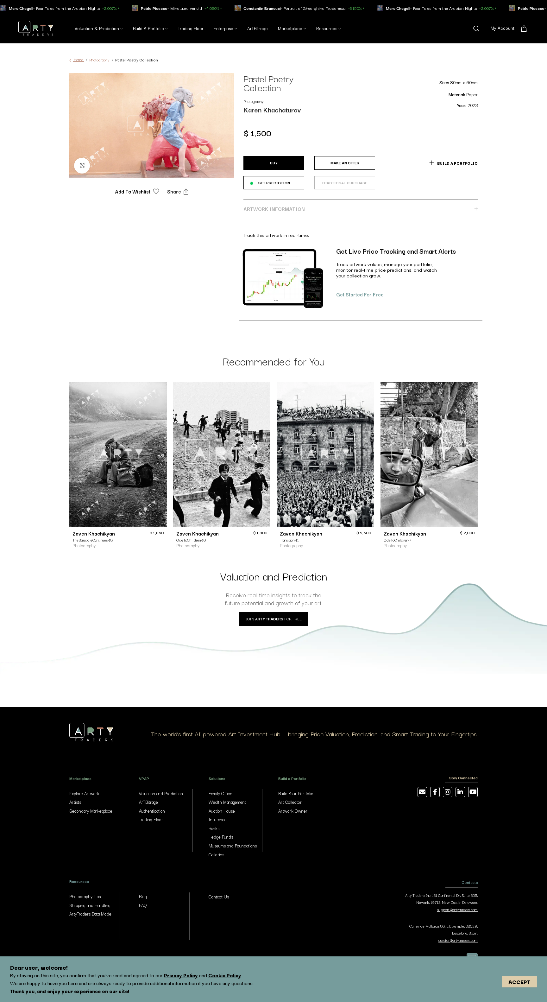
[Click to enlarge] (82, 166)
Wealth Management (227, 801)
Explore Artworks (85, 793)
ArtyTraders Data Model (90, 913)
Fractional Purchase (344, 181)
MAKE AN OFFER (344, 163)
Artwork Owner (292, 810)
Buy (274, 163)
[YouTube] (473, 792)
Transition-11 (289, 540)
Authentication (152, 810)
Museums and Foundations (233, 845)
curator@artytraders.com (458, 940)
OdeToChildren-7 (398, 540)
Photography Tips (85, 896)
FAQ (143, 905)
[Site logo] (35, 27)
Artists (75, 801)
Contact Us (219, 896)
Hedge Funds (221, 836)
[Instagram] (447, 792)
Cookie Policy (224, 975)
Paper (472, 94)
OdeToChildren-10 (191, 540)
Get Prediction (274, 183)
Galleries (216, 854)
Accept (519, 981)
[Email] (422, 792)
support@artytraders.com (457, 909)
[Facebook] (435, 792)
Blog (143, 896)
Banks (214, 828)
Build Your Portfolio (295, 793)
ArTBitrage (148, 801)
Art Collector (290, 801)
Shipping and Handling (89, 905)
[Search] (476, 28)
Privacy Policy (181, 975)
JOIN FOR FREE (273, 619)
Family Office (220, 793)
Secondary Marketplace (90, 810)
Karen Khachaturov (272, 110)
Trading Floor (151, 819)
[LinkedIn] (460, 792)
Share (174, 191)
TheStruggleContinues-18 (92, 540)
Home (78, 59)
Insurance (218, 819)
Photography (99, 60)
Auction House (222, 810)
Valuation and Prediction (161, 793)
